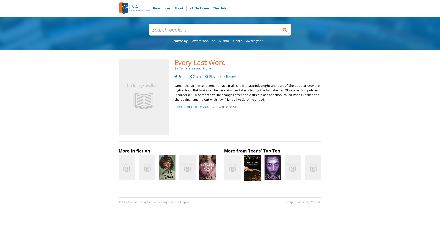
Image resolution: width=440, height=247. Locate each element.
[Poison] (273, 167)
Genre (237, 41)
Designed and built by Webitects (303, 202)
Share (197, 76)
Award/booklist (203, 41)
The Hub (219, 8)
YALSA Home (199, 8)
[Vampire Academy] (313, 167)
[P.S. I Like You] (127, 167)
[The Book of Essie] (187, 167)
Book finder (161, 8)
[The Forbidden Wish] (147, 167)
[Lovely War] (207, 167)
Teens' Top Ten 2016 (197, 106)
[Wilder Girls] (167, 167)
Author (224, 41)
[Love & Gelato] (232, 167)
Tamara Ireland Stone (195, 68)
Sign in (185, 202)
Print (181, 76)
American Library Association (144, 202)
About (178, 8)
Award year (254, 41)
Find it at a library (222, 76)
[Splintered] (293, 167)
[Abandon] (252, 167)
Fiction (178, 106)
